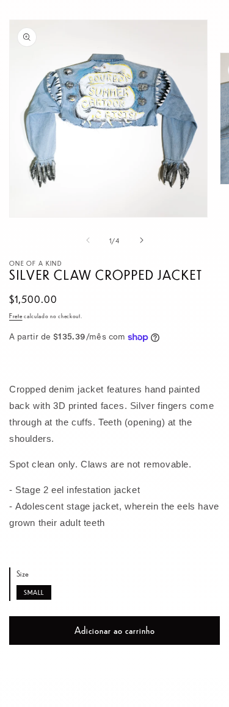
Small (34, 592)
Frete (16, 315)
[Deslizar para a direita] (141, 240)
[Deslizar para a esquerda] (88, 240)
